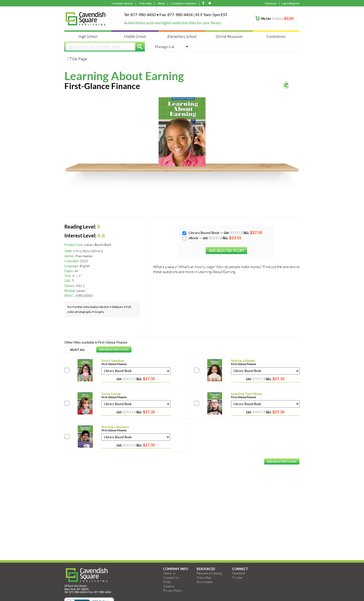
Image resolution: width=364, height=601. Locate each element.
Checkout (270, 3)
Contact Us (171, 577)
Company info (175, 569)
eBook (194, 238)
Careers (168, 586)
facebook (204, 3)
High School (87, 36)
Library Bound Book (204, 233)
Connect (240, 569)
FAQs (167, 582)
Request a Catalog (209, 573)
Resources (206, 569)
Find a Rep (145, 3)
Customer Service (122, 3)
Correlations (276, 36)
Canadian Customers (183, 3)
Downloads (204, 582)
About (161, 3)
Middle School (135, 36)
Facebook (238, 573)
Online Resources (229, 36)
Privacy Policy (172, 590)
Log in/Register (290, 3)
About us (169, 573)
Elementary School (182, 36)
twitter (210, 3)
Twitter (237, 577)
